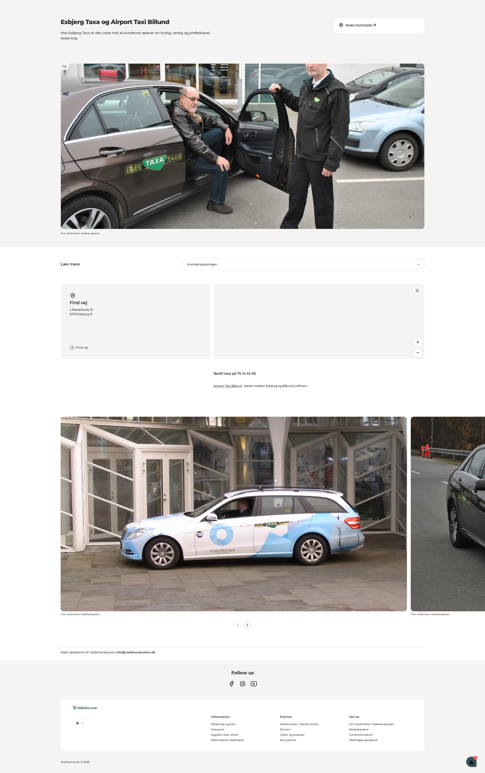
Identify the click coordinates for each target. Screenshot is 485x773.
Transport (217, 729)
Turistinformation (361, 734)
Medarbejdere (359, 729)
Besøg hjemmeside (359, 25)
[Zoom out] (417, 352)
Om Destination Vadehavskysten (371, 724)
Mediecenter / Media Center (299, 724)
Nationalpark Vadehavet (227, 740)
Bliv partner (288, 740)
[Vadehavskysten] (85, 707)
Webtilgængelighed (363, 740)
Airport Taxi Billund (228, 386)
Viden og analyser (292, 734)
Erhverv (285, 729)
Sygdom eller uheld (224, 734)
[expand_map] (417, 290)
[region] (319, 321)
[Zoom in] (417, 342)
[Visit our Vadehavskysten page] (231, 683)
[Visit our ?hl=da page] (242, 683)
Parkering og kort (223, 724)
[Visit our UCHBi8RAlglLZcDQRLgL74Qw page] (253, 683)
